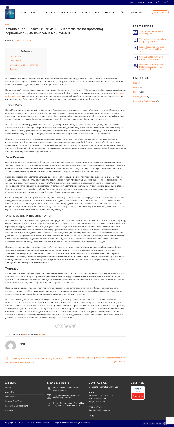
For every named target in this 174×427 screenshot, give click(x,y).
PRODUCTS (50, 12)
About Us (9, 392)
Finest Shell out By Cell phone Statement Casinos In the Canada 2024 (152, 67)
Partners (9, 410)
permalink (41, 334)
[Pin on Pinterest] (70, 326)
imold (29, 40)
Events (136, 87)
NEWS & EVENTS (68, 12)
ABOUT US (35, 12)
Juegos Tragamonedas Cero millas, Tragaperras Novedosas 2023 (153, 49)
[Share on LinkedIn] (74, 326)
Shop (97, 12)
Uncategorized (139, 96)
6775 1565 (100, 407)
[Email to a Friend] (66, 326)
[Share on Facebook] (57, 326)
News (7, 25)
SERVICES (84, 12)
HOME (23, 12)
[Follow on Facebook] (163, 2)
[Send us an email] (165, 2)
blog (135, 83)
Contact (131, 2)
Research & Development (16, 406)
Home (8, 387)
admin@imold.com (102, 410)
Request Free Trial (13, 401)
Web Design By (80, 423)
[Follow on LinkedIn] (167, 2)
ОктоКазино (15, 60)
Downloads (110, 12)
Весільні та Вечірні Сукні (144, 101)
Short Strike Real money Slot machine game (152, 32)
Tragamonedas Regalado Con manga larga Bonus (152, 40)
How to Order (11, 396)
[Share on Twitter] (61, 326)
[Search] (122, 12)
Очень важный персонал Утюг (24, 65)
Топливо (14, 69)
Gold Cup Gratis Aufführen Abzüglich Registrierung (151, 58)
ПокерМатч (15, 56)
